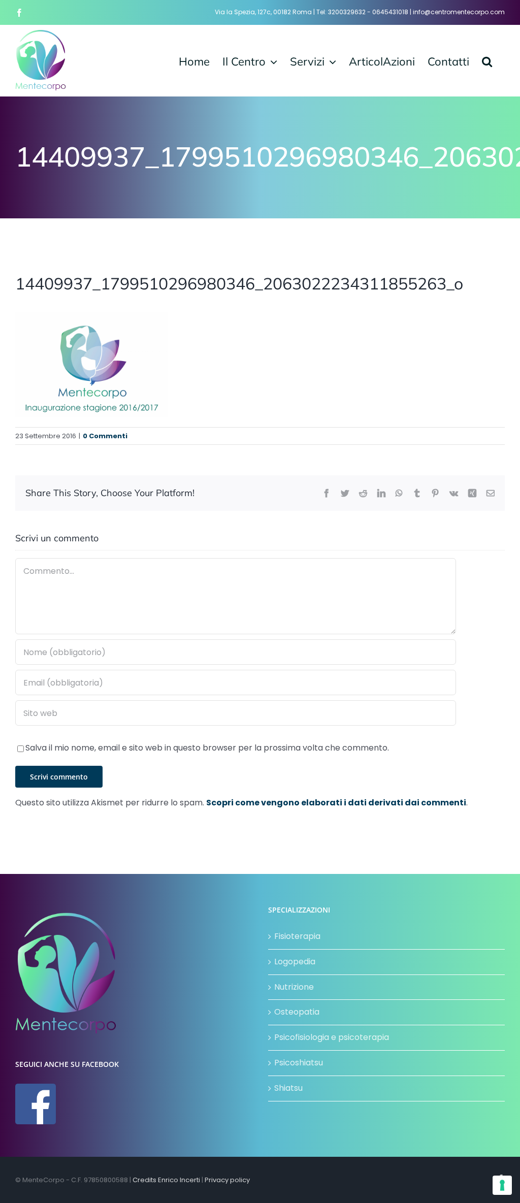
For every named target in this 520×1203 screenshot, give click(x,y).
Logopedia (294, 961)
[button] (487, 60)
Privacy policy (227, 1180)
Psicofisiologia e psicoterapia (331, 1037)
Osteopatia (296, 1012)
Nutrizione (294, 987)
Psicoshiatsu (298, 1062)
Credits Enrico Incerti (166, 1180)
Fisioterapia (297, 936)
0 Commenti (105, 436)
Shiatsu (288, 1088)
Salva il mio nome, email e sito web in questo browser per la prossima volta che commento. (207, 748)
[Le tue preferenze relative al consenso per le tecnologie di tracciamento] (502, 1185)
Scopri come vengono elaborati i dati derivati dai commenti (336, 802)
